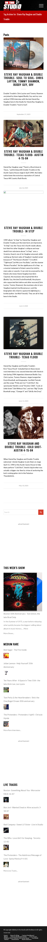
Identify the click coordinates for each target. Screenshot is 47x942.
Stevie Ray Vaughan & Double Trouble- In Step (23, 229)
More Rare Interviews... (12, 730)
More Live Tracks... (11, 871)
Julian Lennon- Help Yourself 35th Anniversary (18, 665)
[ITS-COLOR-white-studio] (20, 5)
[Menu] (39, 5)
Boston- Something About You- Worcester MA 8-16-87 (22, 792)
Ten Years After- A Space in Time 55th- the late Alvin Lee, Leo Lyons (22, 682)
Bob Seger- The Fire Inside (15, 650)
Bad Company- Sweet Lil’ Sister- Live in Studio (23, 824)
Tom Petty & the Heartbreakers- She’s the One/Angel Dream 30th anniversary (21, 699)
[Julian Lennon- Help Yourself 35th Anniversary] (6, 672)
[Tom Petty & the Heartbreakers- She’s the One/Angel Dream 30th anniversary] (6, 706)
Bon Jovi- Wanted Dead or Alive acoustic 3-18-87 (22, 809)
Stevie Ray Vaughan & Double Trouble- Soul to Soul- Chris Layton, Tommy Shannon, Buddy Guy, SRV (23, 79)
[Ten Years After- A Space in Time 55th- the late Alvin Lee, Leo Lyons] (6, 689)
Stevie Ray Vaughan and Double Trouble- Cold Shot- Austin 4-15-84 (23, 446)
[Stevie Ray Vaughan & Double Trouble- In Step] (23, 207)
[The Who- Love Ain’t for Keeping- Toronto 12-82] (6, 847)
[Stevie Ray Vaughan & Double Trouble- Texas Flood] (23, 333)
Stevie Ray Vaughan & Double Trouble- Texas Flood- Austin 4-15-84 (23, 154)
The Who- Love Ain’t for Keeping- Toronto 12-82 (22, 840)
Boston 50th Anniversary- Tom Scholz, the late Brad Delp (22, 615)
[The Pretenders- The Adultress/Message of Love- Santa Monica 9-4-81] (6, 864)
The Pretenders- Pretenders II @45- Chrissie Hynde (23, 716)
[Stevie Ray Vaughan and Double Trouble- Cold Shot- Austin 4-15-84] (23, 422)
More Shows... (9, 633)
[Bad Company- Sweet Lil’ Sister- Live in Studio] (6, 830)
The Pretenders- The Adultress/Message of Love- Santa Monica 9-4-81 (23, 857)
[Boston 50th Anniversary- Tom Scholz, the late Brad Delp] (23, 591)
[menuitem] (39, 5)
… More (25, 628)
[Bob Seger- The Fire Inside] (6, 655)
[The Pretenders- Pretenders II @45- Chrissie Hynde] (6, 724)
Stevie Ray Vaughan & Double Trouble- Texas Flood (23, 355)
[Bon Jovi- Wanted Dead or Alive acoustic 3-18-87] (6, 816)
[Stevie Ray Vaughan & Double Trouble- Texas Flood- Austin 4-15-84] (23, 133)
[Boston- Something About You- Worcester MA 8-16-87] (6, 799)
